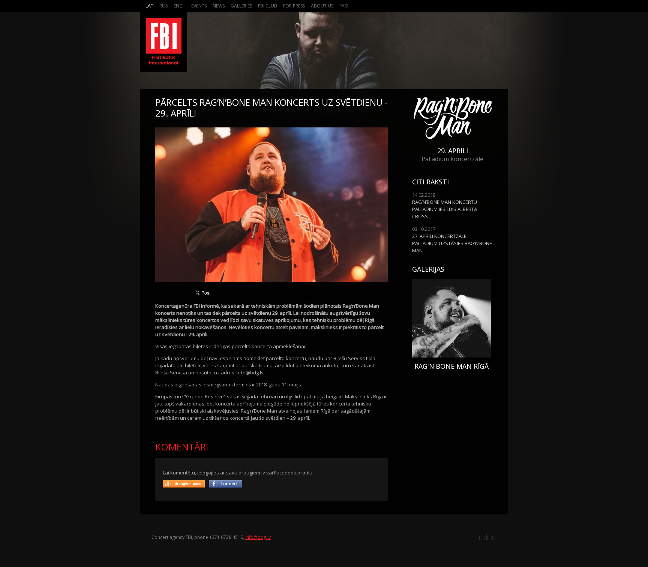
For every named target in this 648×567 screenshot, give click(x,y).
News (219, 6)
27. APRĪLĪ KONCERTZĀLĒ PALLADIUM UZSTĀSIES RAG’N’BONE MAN (452, 243)
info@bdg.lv (258, 537)
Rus (163, 6)
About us (322, 6)
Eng (178, 6)
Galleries (241, 6)
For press (294, 6)
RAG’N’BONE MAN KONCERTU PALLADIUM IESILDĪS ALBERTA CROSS (444, 209)
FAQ (343, 6)
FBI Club (267, 6)
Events (199, 6)
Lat (149, 6)
